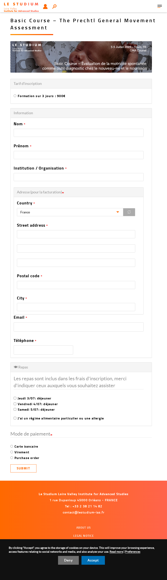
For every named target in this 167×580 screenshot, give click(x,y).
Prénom (21, 146)
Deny (68, 560)
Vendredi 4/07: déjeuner (38, 404)
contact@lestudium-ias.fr (84, 512)
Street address (31, 225)
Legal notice (83, 536)
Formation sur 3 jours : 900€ (42, 96)
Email (19, 317)
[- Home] (21, 7)
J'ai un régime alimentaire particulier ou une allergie (61, 418)
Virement (22, 452)
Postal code (28, 276)
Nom (18, 124)
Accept (93, 560)
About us (83, 527)
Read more (116, 551)
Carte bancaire (26, 446)
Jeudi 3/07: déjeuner (35, 398)
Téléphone (24, 340)
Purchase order (27, 458)
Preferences (132, 551)
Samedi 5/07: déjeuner (36, 409)
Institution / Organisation (39, 168)
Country (24, 203)
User (45, 6)
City (21, 298)
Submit (23, 468)
